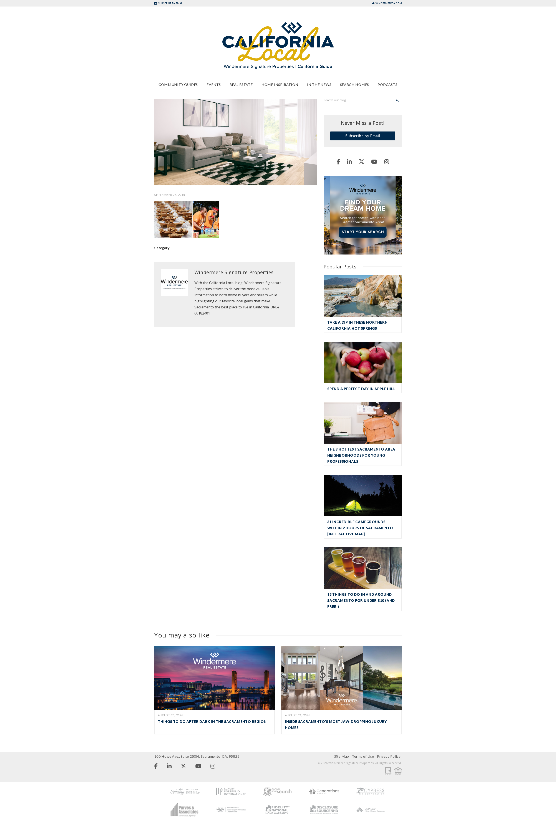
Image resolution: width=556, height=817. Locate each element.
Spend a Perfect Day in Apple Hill (361, 389)
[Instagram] (386, 161)
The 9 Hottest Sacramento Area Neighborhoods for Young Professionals (361, 455)
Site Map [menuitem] (341, 756)
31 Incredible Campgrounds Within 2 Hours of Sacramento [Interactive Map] (360, 528)
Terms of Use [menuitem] (363, 756)
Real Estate (241, 84)
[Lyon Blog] (278, 45)
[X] (361, 161)
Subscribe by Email (362, 135)
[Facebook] (338, 161)
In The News (319, 84)
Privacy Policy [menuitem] (389, 756)
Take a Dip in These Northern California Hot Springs (357, 325)
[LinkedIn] (349, 161)
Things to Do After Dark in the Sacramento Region (212, 721)
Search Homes (354, 84)
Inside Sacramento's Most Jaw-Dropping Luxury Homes (336, 724)
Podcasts (387, 84)
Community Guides (178, 84)
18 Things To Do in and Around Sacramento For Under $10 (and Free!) (361, 600)
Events (214, 84)
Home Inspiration (279, 84)
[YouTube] (374, 161)
